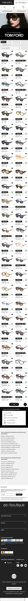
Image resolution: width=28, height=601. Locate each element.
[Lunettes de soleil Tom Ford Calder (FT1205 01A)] (21, 98)
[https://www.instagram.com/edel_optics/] (21, 565)
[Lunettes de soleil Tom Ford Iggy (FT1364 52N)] (21, 55)
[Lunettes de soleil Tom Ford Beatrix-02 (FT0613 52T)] (7, 98)
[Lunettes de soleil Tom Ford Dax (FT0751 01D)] (7, 362)
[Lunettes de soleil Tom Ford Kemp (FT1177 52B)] (21, 303)
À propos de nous (6, 516)
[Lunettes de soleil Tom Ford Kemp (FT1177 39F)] (21, 157)
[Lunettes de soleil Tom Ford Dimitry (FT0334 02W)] (21, 391)
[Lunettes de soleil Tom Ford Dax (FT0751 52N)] (7, 113)
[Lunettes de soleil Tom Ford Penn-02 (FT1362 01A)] (7, 259)
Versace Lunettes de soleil (8, 451)
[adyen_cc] (2, 540)
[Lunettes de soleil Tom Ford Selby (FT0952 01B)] (21, 376)
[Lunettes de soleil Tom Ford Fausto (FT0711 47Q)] (7, 201)
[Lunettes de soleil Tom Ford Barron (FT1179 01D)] (7, 157)
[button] (7, 2)
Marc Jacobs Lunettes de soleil (9, 453)
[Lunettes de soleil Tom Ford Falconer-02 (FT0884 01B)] (21, 230)
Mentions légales (18, 593)
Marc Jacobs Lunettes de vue (8, 474)
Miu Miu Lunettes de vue (7, 463)
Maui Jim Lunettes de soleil (8, 449)
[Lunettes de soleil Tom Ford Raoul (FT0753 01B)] (21, 142)
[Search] (5, 7)
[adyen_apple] (17, 540)
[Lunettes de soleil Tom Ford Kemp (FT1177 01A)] (21, 332)
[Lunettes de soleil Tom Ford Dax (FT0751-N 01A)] (7, 55)
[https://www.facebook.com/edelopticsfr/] (18, 565)
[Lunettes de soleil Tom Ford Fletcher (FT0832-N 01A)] (21, 128)
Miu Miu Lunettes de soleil (8, 438)
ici (9, 497)
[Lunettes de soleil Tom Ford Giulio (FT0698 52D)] (7, 318)
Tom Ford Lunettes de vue (8, 461)
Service (3, 523)
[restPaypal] (13, 540)
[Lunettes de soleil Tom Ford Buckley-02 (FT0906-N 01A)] (21, 215)
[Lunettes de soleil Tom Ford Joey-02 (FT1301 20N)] (21, 259)
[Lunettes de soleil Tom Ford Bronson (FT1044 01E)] (7, 172)
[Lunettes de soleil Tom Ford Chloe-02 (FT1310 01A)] (7, 391)
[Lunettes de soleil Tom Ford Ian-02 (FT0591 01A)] (21, 274)
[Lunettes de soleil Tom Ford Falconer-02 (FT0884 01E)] (21, 113)
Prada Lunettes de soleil (7, 436)
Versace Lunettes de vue (7, 471)
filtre (4, 42)
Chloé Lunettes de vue (7, 478)
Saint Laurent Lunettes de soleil (9, 443)
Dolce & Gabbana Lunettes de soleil (10, 447)
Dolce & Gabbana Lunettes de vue (10, 469)
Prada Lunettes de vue (7, 465)
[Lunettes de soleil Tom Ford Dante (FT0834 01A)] (7, 332)
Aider (2, 530)
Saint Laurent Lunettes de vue (9, 472)
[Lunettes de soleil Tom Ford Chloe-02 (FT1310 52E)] (21, 347)
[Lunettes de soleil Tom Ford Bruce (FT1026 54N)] (7, 289)
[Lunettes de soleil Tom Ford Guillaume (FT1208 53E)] (7, 274)
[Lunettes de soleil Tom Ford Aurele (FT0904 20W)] (7, 303)
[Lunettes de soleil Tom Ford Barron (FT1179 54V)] (7, 245)
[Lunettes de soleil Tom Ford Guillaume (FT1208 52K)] (21, 289)
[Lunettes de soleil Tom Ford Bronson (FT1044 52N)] (21, 172)
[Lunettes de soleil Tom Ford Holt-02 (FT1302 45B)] (7, 230)
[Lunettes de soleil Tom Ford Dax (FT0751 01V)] (7, 128)
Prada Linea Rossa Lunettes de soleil (10, 445)
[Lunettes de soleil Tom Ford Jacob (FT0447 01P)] (7, 84)
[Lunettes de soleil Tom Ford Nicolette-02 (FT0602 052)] (7, 376)
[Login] (14, 7)
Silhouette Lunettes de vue (8, 476)
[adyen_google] (21, 540)
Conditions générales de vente (11, 591)
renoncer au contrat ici (14, 588)
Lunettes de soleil (7, 11)
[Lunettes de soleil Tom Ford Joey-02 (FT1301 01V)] (21, 201)
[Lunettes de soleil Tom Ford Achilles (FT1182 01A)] (21, 362)
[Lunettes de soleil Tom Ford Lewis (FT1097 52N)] (7, 215)
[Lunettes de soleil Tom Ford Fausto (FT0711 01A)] (7, 142)
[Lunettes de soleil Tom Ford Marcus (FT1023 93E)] (21, 245)
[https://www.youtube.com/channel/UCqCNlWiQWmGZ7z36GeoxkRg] (25, 565)
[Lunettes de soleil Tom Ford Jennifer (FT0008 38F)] (7, 347)
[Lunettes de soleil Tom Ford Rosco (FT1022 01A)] (21, 69)
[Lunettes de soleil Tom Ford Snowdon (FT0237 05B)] (7, 186)
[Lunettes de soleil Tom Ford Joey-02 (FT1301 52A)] (21, 318)
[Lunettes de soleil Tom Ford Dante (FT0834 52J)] (21, 186)
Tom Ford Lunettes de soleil (8, 441)
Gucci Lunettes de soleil (7, 440)
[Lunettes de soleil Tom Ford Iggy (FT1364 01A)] (21, 84)
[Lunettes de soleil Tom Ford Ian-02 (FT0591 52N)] (7, 69)
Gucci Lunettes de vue (7, 467)
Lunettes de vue (21, 11)
